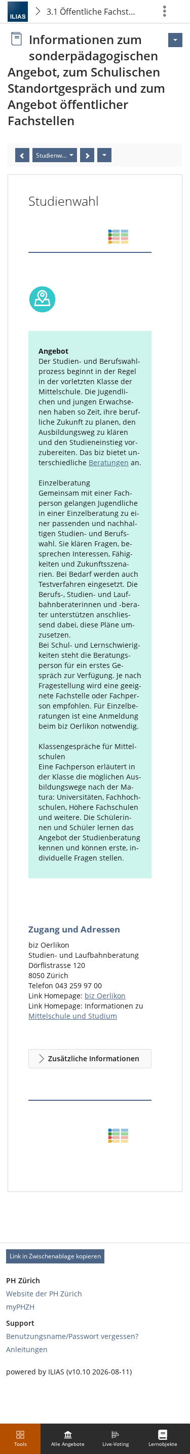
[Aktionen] (104, 155)
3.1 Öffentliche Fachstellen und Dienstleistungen (94, 11)
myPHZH (20, 1307)
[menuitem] (68, 1439)
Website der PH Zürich (44, 1293)
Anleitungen (27, 1349)
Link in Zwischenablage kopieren (55, 1256)
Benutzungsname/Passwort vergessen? (72, 1336)
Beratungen (109, 462)
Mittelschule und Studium (72, 1016)
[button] (89, 1058)
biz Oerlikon (105, 995)
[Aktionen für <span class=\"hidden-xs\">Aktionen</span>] (175, 40)
